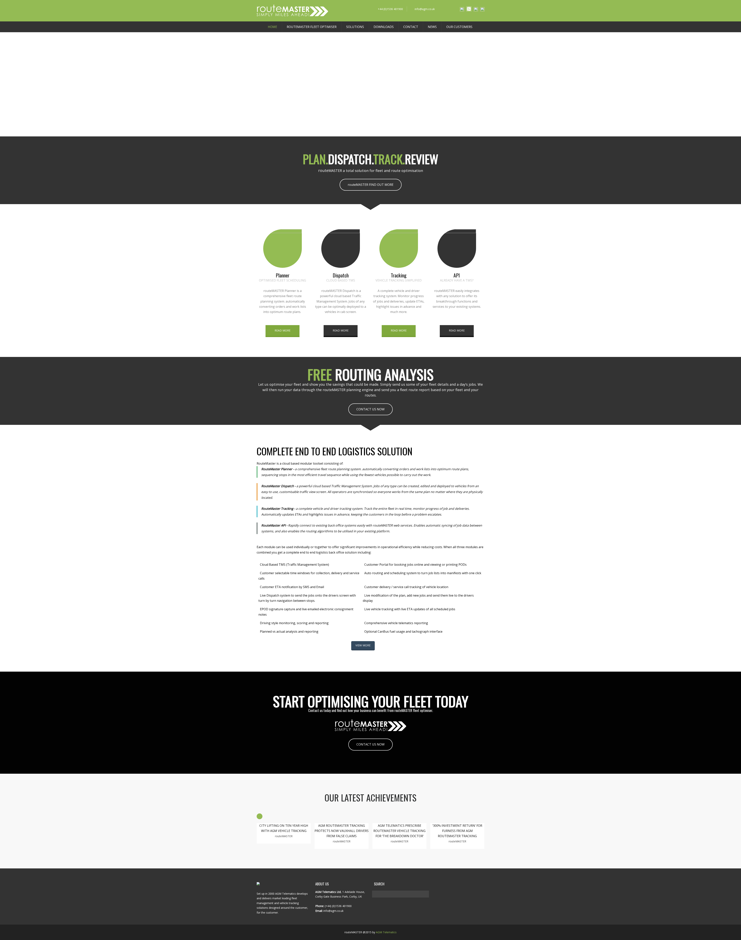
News (432, 27)
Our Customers (459, 27)
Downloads (384, 27)
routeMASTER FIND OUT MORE (370, 185)
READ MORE (282, 330)
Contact (410, 27)
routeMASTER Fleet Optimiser (312, 27)
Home (272, 27)
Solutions (355, 27)
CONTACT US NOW (370, 409)
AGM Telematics (386, 932)
